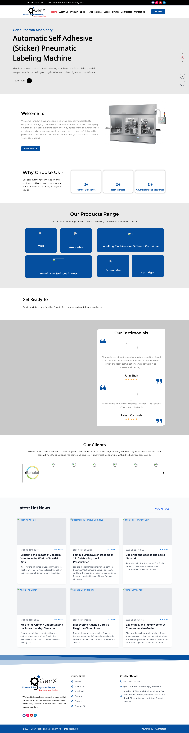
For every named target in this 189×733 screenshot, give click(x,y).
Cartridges (148, 272)
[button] (182, 76)
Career (107, 12)
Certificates (126, 12)
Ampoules (76, 247)
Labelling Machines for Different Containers (130, 246)
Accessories (113, 270)
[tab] (182, 50)
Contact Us (139, 12)
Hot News (58, 550)
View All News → (163, 509)
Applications (95, 12)
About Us (63, 12)
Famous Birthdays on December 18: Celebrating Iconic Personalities (93, 558)
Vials (41, 245)
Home (54, 12)
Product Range (77, 12)
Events (115, 12)
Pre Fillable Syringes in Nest (58, 273)
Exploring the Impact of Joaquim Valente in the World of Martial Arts (40, 558)
